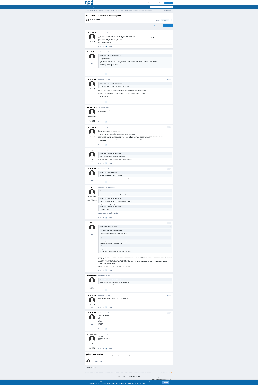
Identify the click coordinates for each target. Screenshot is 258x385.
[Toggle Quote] (100, 55)
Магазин (88, 7)
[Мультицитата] (106, 46)
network (100, 321)
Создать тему (157, 25)
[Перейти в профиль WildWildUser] (87, 20)
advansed (100, 323)
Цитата (110, 46)
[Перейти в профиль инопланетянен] (92, 112)
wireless (100, 320)
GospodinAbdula (92, 52)
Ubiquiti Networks (100, 20)
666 (92, 150)
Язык (119, 376)
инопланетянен (92, 107)
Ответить (168, 25)
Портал (93, 7)
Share (158, 20)
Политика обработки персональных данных (162, 379)
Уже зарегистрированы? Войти (155, 2)
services (100, 324)
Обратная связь (131, 376)
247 (92, 119)
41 (92, 43)
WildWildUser (97, 19)
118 (92, 161)
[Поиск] (171, 7)
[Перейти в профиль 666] (92, 155)
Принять (166, 382)
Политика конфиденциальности (165, 377)
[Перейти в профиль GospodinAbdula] (92, 57)
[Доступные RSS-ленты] (171, 372)
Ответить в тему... (98, 361)
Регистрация (169, 2)
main (99, 318)
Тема (124, 376)
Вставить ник (101, 46)
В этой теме (165, 7)
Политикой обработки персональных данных (134, 383)
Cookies (138, 376)
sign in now (115, 355)
